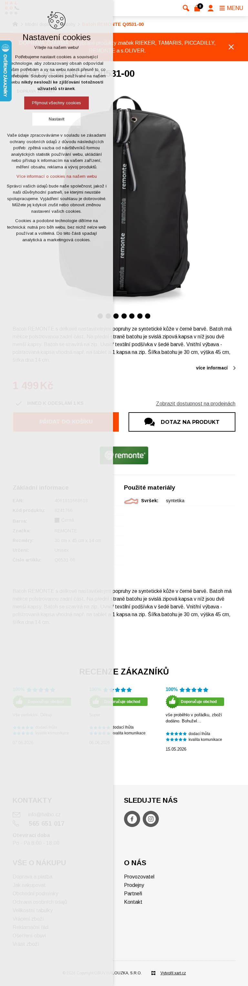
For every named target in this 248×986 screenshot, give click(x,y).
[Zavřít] (231, 47)
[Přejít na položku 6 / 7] (140, 315)
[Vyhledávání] (186, 8)
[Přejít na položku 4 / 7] (124, 315)
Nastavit (56, 119)
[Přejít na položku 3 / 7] (116, 315)
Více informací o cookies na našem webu (56, 176)
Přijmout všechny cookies (56, 102)
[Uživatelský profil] (211, 8)
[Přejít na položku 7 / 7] (147, 315)
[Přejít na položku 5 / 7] (132, 315)
